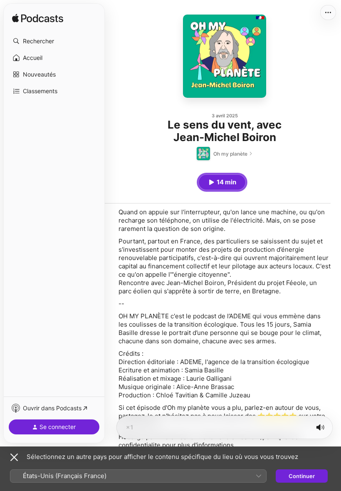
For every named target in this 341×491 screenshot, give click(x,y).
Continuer (302, 476)
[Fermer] (14, 457)
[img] (37, 19)
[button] (54, 41)
